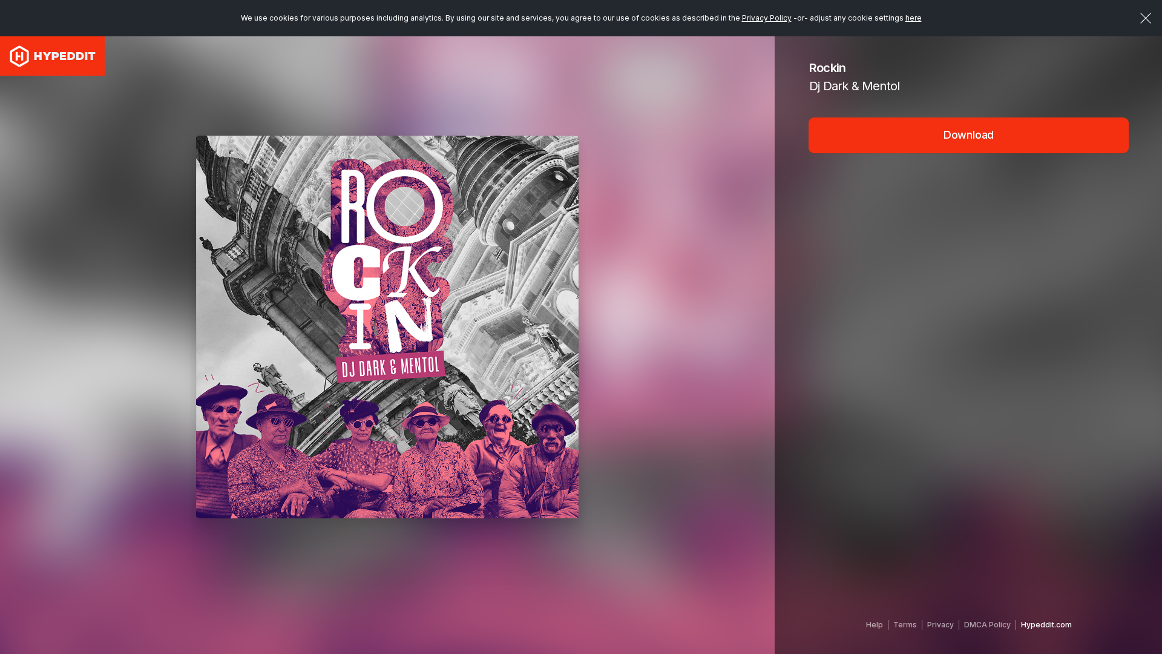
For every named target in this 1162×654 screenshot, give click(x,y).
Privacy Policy (767, 17)
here (913, 17)
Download (969, 134)
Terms (905, 624)
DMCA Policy (987, 624)
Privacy (940, 624)
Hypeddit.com (1046, 624)
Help (874, 624)
